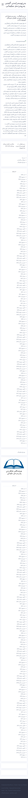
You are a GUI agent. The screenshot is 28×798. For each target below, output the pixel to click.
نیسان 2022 (22, 276)
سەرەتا (23, 158)
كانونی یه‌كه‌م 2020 (21, 310)
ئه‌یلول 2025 (22, 199)
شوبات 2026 (22, 188)
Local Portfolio (4, 788)
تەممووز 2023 (22, 242)
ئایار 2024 (23, 220)
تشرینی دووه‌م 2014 (20, 436)
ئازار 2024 (23, 224)
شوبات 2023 (22, 253)
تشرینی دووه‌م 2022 (20, 260)
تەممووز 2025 (22, 204)
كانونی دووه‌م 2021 (21, 307)
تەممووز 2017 (22, 400)
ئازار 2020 (23, 330)
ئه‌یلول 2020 (22, 317)
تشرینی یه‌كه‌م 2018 (20, 368)
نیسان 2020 (22, 328)
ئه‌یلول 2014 (22, 441)
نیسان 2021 (22, 301)
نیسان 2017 (22, 407)
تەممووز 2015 (22, 418)
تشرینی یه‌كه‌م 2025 (20, 197)
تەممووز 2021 (22, 294)
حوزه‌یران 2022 (21, 271)
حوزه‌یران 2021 (21, 296)
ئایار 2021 (23, 298)
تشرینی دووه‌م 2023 (20, 233)
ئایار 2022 (23, 274)
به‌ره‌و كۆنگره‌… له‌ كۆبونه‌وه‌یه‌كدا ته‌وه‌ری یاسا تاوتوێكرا (20, 146)
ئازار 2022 (23, 278)
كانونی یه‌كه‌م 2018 (21, 364)
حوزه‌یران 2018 (21, 377)
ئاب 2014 (23, 443)
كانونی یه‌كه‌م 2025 (21, 193)
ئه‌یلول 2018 (22, 371)
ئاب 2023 (23, 240)
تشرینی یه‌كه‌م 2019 (20, 341)
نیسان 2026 (22, 183)
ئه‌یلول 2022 (22, 265)
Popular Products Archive (14, 790)
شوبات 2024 (22, 226)
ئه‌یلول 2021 (22, 289)
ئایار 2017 (23, 404)
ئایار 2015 (23, 422)
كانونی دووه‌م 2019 (21, 362)
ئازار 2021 (23, 303)
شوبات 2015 (22, 429)
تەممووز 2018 (22, 375)
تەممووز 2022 (22, 269)
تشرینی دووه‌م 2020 (20, 312)
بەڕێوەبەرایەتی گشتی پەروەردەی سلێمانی (15, 4)
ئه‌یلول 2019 (22, 344)
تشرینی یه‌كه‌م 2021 (20, 287)
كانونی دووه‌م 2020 (21, 335)
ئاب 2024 (23, 213)
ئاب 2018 (23, 373)
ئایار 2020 (23, 326)
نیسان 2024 (22, 222)
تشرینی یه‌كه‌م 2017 (20, 395)
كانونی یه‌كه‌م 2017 (21, 391)
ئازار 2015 (23, 427)
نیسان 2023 (22, 249)
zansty (2, 790)
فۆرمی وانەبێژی (13, 793)
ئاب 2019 (23, 346)
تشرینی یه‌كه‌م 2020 (20, 314)
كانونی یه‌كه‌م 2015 (21, 411)
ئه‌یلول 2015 (22, 414)
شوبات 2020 (22, 332)
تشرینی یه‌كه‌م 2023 (20, 235)
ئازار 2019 (23, 357)
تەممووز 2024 (22, 215)
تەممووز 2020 (22, 321)
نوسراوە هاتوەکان (21, 162)
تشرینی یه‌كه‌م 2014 (20, 438)
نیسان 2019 (22, 355)
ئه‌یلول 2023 (22, 238)
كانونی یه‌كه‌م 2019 (21, 337)
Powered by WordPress (7, 785)
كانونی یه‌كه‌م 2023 (21, 231)
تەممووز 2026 (22, 177)
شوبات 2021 (22, 305)
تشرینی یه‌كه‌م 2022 (20, 262)
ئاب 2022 (23, 267)
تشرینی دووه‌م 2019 (20, 339)
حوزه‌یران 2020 (21, 323)
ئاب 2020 (23, 319)
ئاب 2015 (23, 416)
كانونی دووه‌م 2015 (21, 432)
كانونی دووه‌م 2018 (21, 389)
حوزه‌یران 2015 (21, 420)
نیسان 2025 (22, 211)
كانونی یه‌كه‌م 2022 (21, 258)
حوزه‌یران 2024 (21, 217)
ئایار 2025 (23, 208)
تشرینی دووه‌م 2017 (20, 393)
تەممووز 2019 (22, 348)
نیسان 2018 (22, 382)
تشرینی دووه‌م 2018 (20, 366)
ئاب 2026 (23, 174)
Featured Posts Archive (15, 788)
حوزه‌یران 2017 (21, 402)
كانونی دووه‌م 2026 (21, 190)
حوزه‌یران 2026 (21, 179)
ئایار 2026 (23, 181)
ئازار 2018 (23, 384)
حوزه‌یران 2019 (21, 350)
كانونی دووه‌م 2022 (21, 283)
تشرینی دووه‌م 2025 (20, 195)
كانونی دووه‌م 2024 (21, 229)
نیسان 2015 (22, 425)
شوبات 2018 (22, 386)
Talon (19, 785)
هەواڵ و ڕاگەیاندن (21, 160)
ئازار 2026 (23, 186)
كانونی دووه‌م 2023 (21, 256)
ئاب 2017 (23, 398)
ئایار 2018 (23, 380)
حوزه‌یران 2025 (21, 206)
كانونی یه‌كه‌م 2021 (21, 285)
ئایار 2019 (23, 353)
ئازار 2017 (23, 409)
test (6, 790)
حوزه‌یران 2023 (21, 244)
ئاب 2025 (23, 202)
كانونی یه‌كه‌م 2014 (21, 434)
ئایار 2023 (23, 247)
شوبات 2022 (22, 280)
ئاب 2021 (23, 292)
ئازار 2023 (23, 251)
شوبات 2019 (22, 359)
